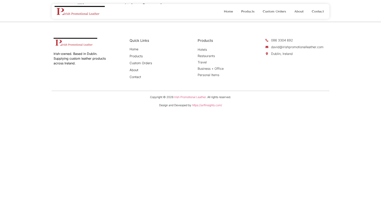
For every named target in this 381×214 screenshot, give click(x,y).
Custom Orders (274, 11)
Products (248, 11)
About (299, 11)
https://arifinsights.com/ (207, 105)
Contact (318, 11)
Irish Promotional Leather (190, 97)
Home (228, 11)
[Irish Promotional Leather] (80, 11)
